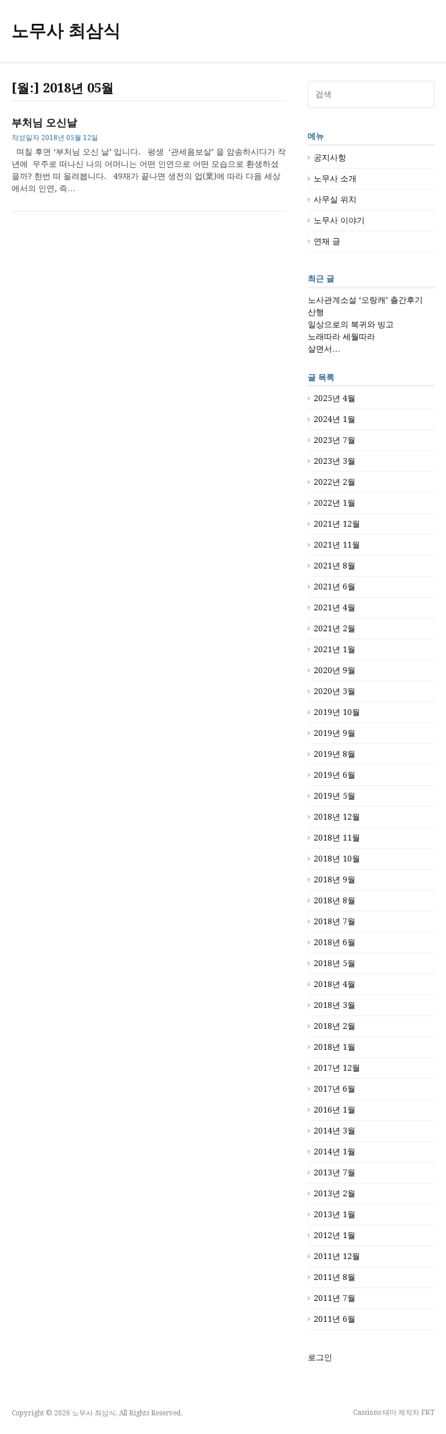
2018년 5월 (334, 963)
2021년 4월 (334, 607)
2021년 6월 (334, 586)
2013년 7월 (334, 1172)
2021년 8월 (334, 565)
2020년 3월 (334, 691)
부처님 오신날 (44, 122)
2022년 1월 (334, 502)
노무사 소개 (335, 178)
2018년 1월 (334, 1047)
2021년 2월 (334, 628)
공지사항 (330, 157)
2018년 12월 (337, 816)
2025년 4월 (334, 398)
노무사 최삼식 (66, 30)
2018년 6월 (334, 942)
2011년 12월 (337, 1256)
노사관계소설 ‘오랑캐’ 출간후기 (365, 300)
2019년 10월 (337, 712)
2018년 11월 (337, 837)
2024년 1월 (334, 419)
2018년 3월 (334, 1005)
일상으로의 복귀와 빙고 (351, 324)
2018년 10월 (337, 858)
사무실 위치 (335, 199)
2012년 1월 (334, 1235)
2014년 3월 (334, 1130)
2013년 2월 (334, 1193)
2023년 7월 (334, 440)
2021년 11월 (337, 544)
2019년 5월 (334, 795)
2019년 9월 (334, 733)
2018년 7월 (334, 921)
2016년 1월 (334, 1109)
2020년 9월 (334, 670)
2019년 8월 (334, 754)
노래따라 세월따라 (341, 336)
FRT (427, 1412)
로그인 (320, 1357)
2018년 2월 (334, 1026)
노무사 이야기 (339, 220)
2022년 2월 (334, 482)
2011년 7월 (334, 1298)
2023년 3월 (334, 461)
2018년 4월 (334, 984)
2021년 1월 (334, 649)
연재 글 (327, 241)
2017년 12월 (337, 1067)
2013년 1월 (334, 1214)
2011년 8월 (334, 1277)
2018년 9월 (334, 879)
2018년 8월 (334, 900)
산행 (316, 312)
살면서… (324, 348)
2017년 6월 (334, 1088)
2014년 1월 (334, 1151)
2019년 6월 (334, 774)
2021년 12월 (337, 523)
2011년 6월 (334, 1319)
